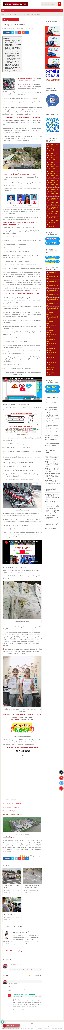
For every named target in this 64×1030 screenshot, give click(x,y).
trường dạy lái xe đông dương (11, 1028)
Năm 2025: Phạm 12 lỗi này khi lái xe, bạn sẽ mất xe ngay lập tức (52, 470)
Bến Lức (25, 110)
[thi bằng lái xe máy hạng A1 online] (52, 244)
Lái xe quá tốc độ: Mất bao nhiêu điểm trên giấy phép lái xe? (52, 458)
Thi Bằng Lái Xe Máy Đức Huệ (11, 807)
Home (2, 14)
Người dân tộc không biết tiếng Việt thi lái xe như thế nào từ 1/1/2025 (53, 482)
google (13, 837)
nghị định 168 (50, 423)
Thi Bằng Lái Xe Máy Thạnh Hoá (11, 803)
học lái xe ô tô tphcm (52, 528)
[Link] (28, 970)
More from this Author (34, 932)
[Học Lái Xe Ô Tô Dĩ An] (11, 904)
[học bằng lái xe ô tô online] (52, 392)
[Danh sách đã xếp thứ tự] (19, 970)
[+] (32, 969)
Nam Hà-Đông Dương (9, 28)
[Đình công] (17, 970)
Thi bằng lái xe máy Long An (25, 84)
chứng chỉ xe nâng (51, 407)
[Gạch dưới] (15, 970)
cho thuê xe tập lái (51, 405)
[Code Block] (26, 970)
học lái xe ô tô (50, 421)
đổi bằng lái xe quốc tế (52, 418)
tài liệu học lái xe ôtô (52, 429)
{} (30, 969)
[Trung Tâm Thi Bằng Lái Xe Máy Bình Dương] (32, 876)
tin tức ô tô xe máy (51, 437)
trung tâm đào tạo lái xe (17, 14)
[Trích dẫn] (24, 970)
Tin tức (7, 14)
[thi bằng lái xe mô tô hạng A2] (52, 46)
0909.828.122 (18, 719)
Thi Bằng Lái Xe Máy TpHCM (52, 512)
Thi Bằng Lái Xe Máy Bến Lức (26, 78)
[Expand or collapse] (20, 38)
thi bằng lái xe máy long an (16, 951)
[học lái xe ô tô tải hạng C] (52, 68)
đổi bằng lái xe (50, 413)
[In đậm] (10, 970)
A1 (7, 951)
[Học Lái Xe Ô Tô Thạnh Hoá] (11, 876)
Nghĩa (21, 996)
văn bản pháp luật (51, 445)
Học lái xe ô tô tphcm (27, 1028)
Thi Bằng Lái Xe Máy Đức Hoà (11, 811)
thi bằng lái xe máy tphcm (42, 1028)
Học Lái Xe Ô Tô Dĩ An (11, 914)
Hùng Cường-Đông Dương (20, 994)
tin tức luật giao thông (52, 435)
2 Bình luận (30, 28)
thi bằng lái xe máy (51, 431)
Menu (4, 10)
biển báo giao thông (51, 403)
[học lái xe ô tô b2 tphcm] (52, 57)
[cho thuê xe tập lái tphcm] (52, 83)
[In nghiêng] (13, 970)
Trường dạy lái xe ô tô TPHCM (51, 1026)
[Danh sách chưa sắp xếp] (21, 970)
